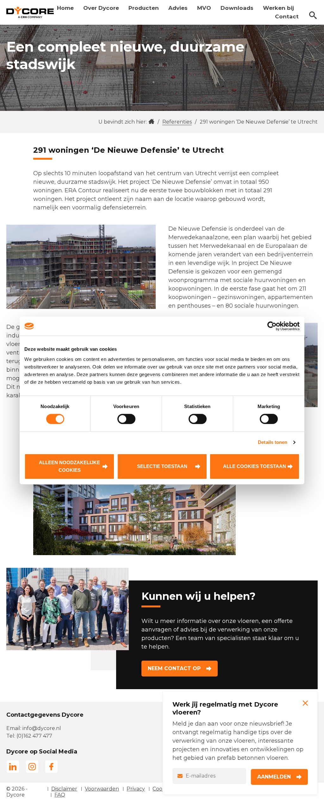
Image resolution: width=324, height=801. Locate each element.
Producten (143, 8)
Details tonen (272, 442)
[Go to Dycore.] (151, 122)
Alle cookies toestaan (254, 466)
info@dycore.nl (41, 728)
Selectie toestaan (162, 466)
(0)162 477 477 (34, 736)
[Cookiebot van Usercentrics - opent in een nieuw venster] (272, 326)
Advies (178, 8)
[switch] (126, 419)
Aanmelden (274, 777)
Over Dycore (101, 8)
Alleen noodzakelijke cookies (69, 466)
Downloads (237, 8)
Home (65, 8)
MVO (204, 8)
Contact (287, 16)
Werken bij (278, 8)
